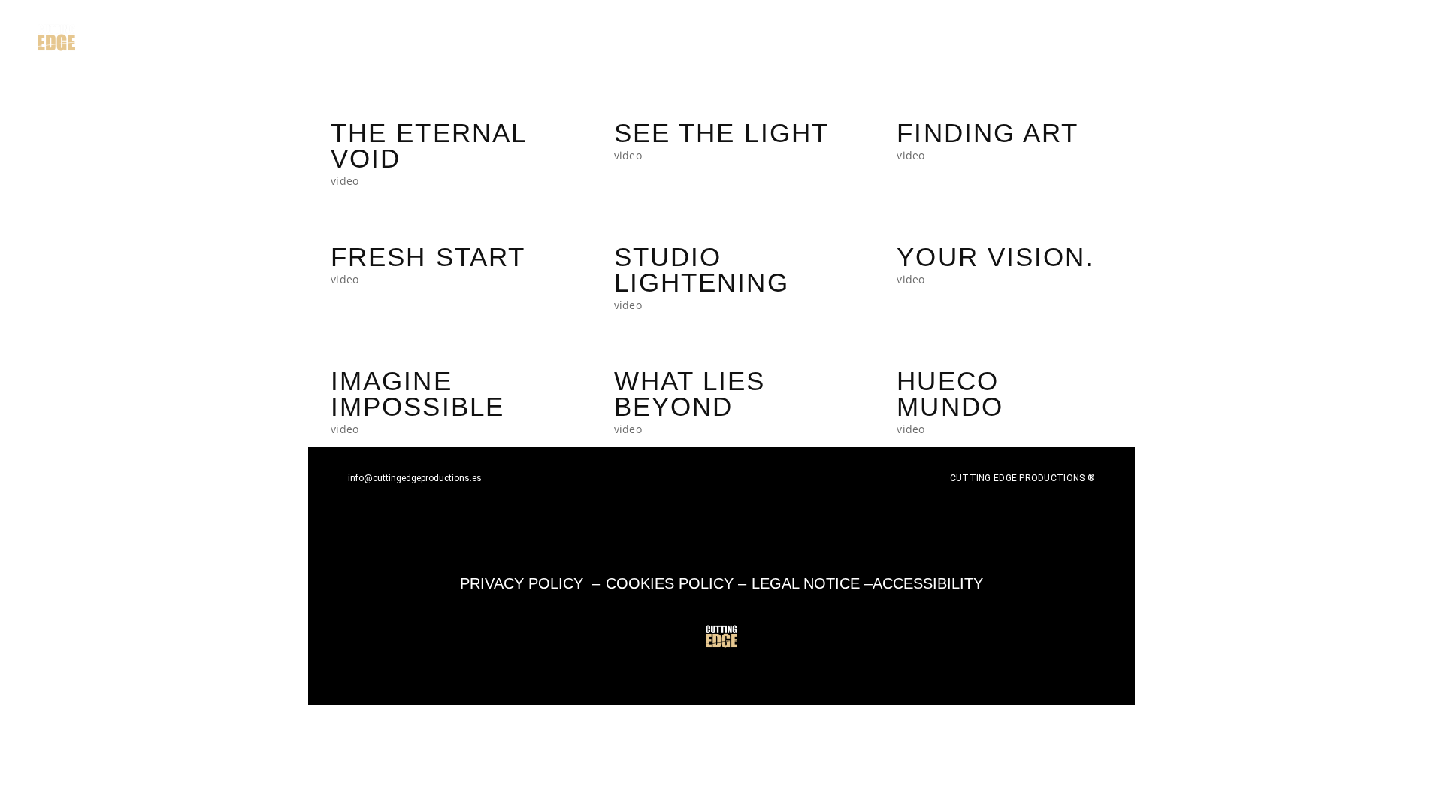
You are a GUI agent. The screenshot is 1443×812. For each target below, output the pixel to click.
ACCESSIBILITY (928, 583)
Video (344, 181)
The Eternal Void (428, 145)
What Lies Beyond (690, 394)
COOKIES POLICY (670, 583)
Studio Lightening (701, 269)
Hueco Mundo (950, 394)
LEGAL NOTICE (806, 583)
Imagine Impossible (417, 394)
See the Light (721, 133)
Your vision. (995, 257)
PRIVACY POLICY (521, 583)
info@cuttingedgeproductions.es (415, 478)
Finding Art (987, 133)
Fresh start (428, 257)
